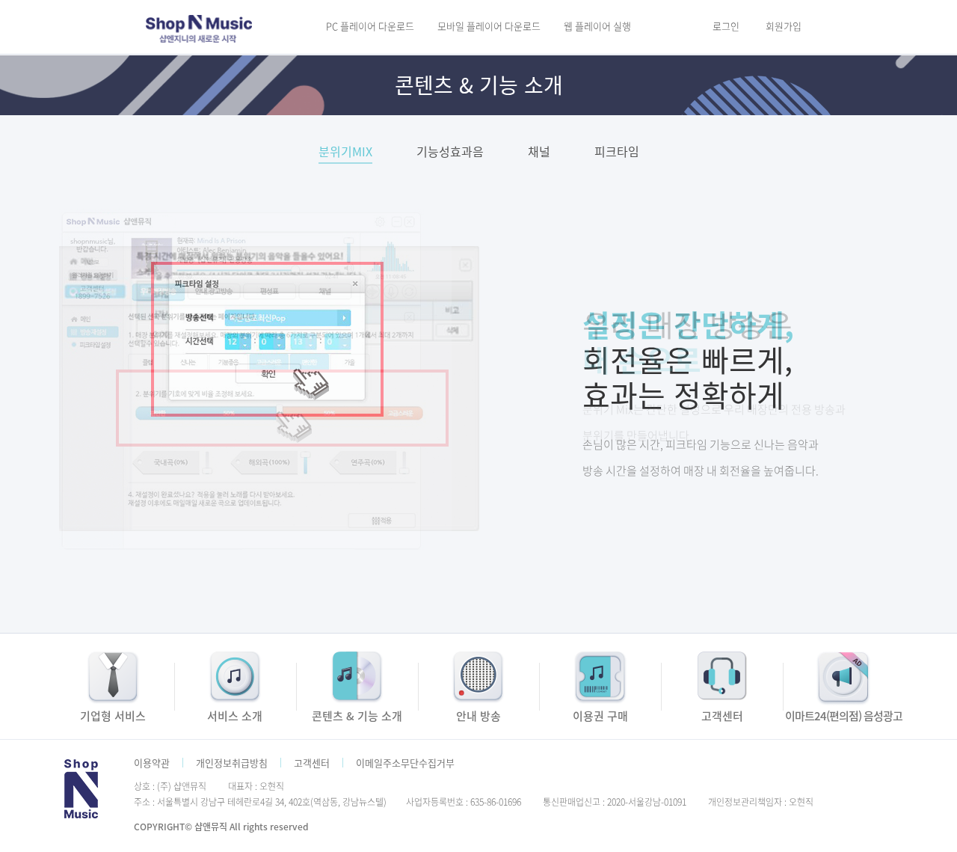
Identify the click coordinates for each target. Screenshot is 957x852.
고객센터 (312, 763)
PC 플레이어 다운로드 (370, 26)
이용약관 (152, 763)
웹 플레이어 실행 (597, 26)
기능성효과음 (450, 152)
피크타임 (616, 152)
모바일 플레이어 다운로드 (489, 26)
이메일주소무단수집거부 (405, 763)
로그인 (726, 26)
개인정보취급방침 (232, 763)
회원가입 (783, 26)
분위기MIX (345, 152)
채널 (539, 152)
